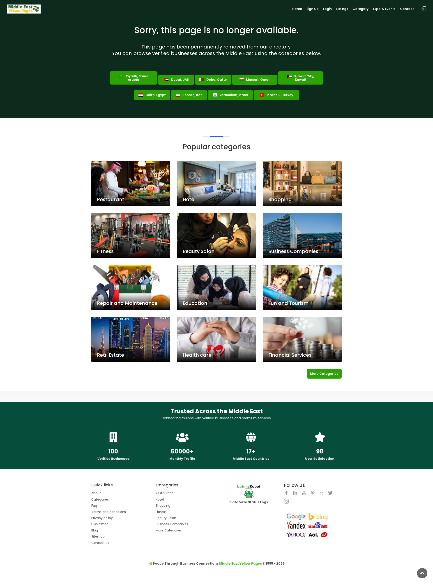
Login (327, 9)
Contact (407, 9)
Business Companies (172, 524)
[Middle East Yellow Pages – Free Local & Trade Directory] (24, 9)
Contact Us (100, 542)
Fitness (161, 512)
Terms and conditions (108, 512)
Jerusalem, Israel (233, 95)
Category (361, 9)
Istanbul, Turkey (279, 95)
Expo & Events (384, 9)
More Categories (324, 373)
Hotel (160, 499)
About (96, 493)
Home (297, 9)
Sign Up (312, 9)
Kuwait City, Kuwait (304, 78)
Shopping (163, 505)
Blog (94, 530)
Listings (342, 9)
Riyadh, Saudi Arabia (136, 78)
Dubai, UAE (179, 79)
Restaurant (164, 493)
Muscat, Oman (257, 79)
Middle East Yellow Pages (240, 563)
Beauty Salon (166, 518)
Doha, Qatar (216, 79)
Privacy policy (102, 518)
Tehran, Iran (192, 95)
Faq (94, 505)
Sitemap (98, 536)
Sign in (423, 8)
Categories (100, 499)
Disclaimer (99, 524)
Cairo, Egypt (155, 95)
